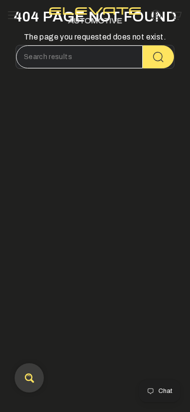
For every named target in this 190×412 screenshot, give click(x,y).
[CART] (176, 15)
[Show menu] (12, 15)
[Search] (158, 56)
